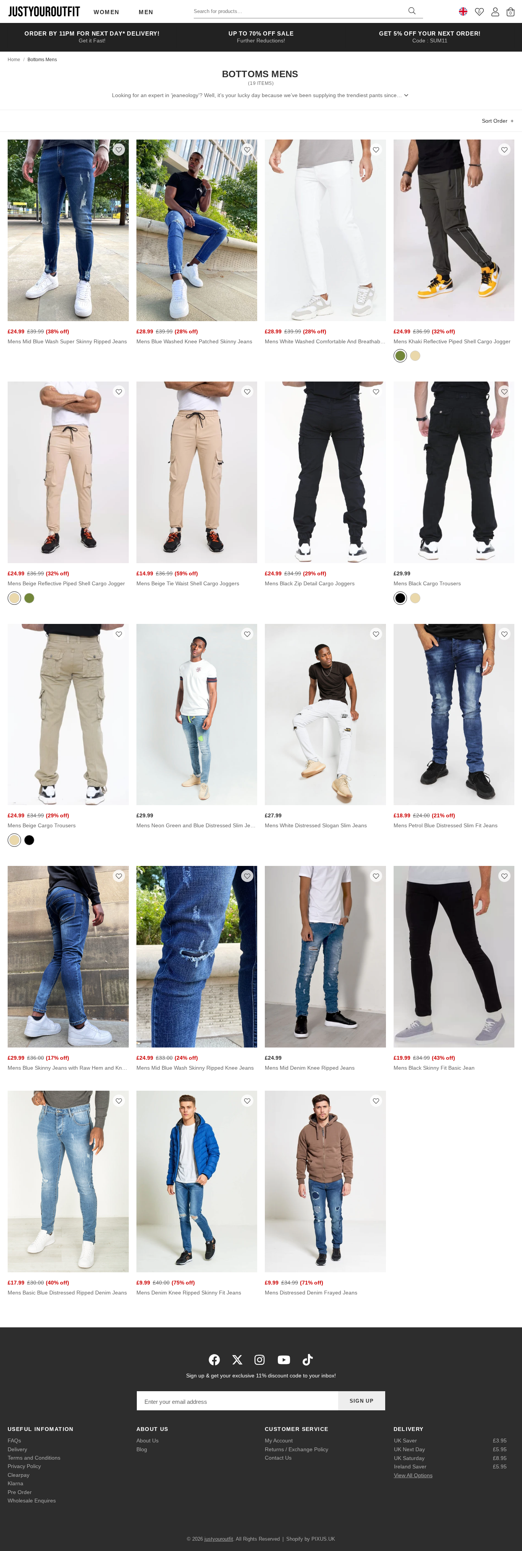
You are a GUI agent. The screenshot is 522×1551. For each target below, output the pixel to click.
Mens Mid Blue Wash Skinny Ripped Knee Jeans (195, 1068)
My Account (279, 1440)
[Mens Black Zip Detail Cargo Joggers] (325, 472)
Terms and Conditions (34, 1458)
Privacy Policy (24, 1466)
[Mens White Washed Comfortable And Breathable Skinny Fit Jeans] (325, 230)
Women (107, 12)
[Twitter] (237, 1360)
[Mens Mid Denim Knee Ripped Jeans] (325, 957)
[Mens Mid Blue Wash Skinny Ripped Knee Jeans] (197, 957)
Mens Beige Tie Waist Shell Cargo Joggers (187, 583)
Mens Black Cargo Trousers (427, 583)
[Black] (400, 598)
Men (146, 12)
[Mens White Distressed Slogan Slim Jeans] (325, 715)
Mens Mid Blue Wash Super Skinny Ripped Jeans (67, 341)
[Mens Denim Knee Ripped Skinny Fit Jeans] (197, 1181)
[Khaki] (400, 356)
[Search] (412, 11)
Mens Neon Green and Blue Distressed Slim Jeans (197, 825)
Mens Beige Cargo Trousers (42, 825)
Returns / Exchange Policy (296, 1449)
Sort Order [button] (494, 121)
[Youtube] (283, 1360)
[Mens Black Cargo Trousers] (454, 472)
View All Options (413, 1475)
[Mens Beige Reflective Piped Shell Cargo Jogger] (68, 472)
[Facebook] (214, 1360)
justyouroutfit (44, 11)
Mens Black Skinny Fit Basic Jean (434, 1068)
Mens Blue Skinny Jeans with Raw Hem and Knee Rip (68, 1068)
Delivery (17, 1449)
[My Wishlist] (479, 11)
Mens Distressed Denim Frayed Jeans (311, 1293)
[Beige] (415, 356)
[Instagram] (260, 1360)
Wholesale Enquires (32, 1500)
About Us (147, 1440)
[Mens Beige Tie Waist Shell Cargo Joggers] (197, 472)
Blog (141, 1449)
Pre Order (20, 1492)
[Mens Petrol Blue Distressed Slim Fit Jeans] (454, 715)
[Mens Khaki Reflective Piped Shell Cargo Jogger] (454, 230)
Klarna (15, 1483)
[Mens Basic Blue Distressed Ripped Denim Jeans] (68, 1181)
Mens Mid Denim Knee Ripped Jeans (310, 1068)
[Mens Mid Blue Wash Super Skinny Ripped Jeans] (68, 230)
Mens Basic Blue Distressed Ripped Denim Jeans (67, 1293)
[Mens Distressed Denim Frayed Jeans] (325, 1181)
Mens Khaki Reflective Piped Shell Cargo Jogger (452, 341)
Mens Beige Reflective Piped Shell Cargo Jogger (66, 583)
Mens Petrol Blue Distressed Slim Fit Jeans (446, 825)
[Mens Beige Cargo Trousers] (68, 715)
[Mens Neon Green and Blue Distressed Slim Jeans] (197, 715)
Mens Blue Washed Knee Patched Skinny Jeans (194, 341)
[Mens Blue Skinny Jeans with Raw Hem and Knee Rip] (68, 957)
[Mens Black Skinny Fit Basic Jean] (454, 957)
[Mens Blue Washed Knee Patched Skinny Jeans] (197, 230)
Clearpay (18, 1475)
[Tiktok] (307, 1360)
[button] (119, 149)
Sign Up (362, 1401)
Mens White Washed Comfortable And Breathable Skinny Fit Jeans (325, 341)
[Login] (495, 11)
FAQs (14, 1440)
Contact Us (278, 1458)
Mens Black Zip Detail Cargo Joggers (310, 583)
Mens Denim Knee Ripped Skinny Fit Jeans (188, 1293)
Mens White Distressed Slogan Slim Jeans (316, 825)
